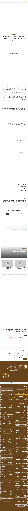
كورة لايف (10, 469)
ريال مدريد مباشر (10, 389)
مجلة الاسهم (24, 412)
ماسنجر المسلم (21, 396)
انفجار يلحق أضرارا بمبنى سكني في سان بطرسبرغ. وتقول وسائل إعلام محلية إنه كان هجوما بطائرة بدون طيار (23, 330)
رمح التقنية (24, 425)
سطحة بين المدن (10, 405)
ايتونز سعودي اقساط (24, 461)
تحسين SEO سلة (18, 393)
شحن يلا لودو (24, 481)
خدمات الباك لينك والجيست (24, 496)
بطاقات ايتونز (18, 483)
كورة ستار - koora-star (3, 450)
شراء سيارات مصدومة (3, 416)
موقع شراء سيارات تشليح (3, 414)
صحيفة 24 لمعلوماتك (6, 376)
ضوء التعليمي (24, 399)
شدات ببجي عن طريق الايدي (18, 470)
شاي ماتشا (24, 492)
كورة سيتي (3, 421)
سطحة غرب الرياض (3, 407)
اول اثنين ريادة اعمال (24, 386)
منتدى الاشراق (24, 443)
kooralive (3, 445)
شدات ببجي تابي (18, 457)
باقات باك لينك (18, 436)
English (8, 375)
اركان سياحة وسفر (21, 403)
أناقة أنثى (18, 417)
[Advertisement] (14, 8)
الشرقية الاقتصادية (17, 412)
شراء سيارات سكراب (3, 412)
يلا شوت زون (10, 499)
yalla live (7, 432)
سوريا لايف (3, 441)
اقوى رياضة (24, 445)
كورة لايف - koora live (10, 489)
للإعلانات (1, 509)
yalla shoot (3, 386)
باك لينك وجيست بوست (24, 447)
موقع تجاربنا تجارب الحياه (17, 502)
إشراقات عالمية (14, 34)
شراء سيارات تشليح (10, 413)
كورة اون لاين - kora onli (10, 439)
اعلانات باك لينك (24, 505)
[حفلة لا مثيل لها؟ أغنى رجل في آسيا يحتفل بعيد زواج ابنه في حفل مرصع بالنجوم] (4, 301)
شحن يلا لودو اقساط (24, 472)
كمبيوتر (8, 368)
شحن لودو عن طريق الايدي (18, 481)
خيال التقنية (24, 410)
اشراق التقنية (18, 406)
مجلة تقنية (24, 449)
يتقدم (12, 229)
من (15, 229)
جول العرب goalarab (10, 423)
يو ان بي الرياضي (18, 449)
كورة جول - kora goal (3, 439)
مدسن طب (17, 445)
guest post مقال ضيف (18, 496)
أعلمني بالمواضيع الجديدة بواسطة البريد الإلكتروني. (20, 357)
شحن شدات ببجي (24, 478)
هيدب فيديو (17, 423)
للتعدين (18, 229)
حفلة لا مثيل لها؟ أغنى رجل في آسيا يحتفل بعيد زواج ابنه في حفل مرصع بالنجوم (4, 330)
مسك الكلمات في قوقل (24, 407)
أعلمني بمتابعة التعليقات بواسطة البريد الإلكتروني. (20, 355)
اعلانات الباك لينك (18, 438)
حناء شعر (18, 489)
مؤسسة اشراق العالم (6, 377)
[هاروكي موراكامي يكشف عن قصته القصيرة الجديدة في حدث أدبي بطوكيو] (10, 301)
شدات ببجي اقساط (24, 463)
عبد (21, 229)
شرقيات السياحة (18, 430)
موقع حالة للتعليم (24, 451)
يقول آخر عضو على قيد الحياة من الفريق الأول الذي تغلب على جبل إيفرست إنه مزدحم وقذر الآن (17, 330)
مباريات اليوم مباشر (10, 387)
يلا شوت (10, 386)
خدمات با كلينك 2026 (24, 502)
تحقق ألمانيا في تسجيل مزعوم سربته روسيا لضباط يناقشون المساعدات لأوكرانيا (19, 251)
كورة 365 (10, 421)
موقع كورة (6, 479)
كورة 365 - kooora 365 (10, 463)
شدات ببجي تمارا (24, 457)
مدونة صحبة (24, 430)
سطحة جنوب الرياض (10, 410)
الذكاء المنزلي (7, 370)
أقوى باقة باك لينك (17, 499)
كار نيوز (18, 415)
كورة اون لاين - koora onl (10, 460)
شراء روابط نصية (24, 436)
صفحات (8, 378)
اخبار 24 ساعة (18, 451)
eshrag (16, 53)
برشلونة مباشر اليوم (3, 428)
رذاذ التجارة (17, 425)
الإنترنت (8, 367)
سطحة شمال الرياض (10, 407)
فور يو (18, 476)
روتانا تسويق (24, 420)
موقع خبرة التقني (24, 417)
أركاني (24, 428)
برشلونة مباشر (4, 387)
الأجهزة (8, 369)
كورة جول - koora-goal (10, 453)
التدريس (24, 440)
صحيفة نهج (24, 415)
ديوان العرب (24, 503)
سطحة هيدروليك (3, 405)
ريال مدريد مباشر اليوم (10, 429)
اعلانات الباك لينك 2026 (18, 443)
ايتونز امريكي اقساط (18, 474)
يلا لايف (7, 425)
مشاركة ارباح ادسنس (18, 386)
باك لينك (7, 371)
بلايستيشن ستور (24, 485)
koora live (3, 455)
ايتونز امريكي (18, 459)
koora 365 (10, 447)
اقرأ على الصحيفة (23, 207)
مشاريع (18, 503)
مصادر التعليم (18, 447)
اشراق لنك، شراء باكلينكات (24, 439)
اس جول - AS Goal (3, 462)
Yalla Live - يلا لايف (3, 458)
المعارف (24, 423)
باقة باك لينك (24, 393)
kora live (10, 445)
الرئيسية (7, 366)
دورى (24, 229)
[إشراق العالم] (23, 1)
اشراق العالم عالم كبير (18, 441)
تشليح (10, 412)
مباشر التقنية (18, 428)
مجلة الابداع (17, 420)
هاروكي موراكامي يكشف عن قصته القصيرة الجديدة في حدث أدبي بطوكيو (10, 330)
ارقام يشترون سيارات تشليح (10, 416)
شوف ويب (17, 410)
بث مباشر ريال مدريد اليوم (4, 423)
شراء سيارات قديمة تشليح (6, 418)
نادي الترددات (24, 422)
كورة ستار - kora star (10, 442)
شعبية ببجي (24, 483)
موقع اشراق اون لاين (18, 401)
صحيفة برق (17, 399)
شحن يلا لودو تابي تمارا (17, 472)
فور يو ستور (17, 468)
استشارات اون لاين (17, 422)
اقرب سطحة (3, 409)
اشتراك (7, 213)
